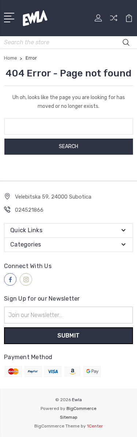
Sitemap (68, 417)
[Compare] (114, 20)
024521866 (29, 210)
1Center (95, 426)
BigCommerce (81, 408)
